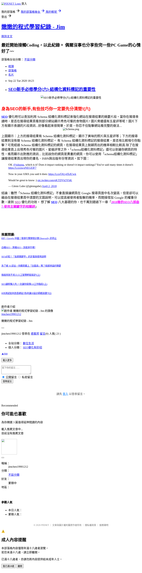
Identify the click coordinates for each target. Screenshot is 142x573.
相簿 (11, 66)
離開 (20, 566)
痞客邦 (35, 333)
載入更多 (7, 360)
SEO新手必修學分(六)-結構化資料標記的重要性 (52, 89)
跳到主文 (6, 36)
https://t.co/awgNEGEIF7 (22, 167)
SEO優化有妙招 (32, 347)
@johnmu (18, 164)
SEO (4, 117)
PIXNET (45, 525)
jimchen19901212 (11, 314)
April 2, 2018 (49, 186)
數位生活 (28, 343)
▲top (4, 353)
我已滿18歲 (8, 566)
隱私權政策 (90, 525)
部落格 (12, 70)
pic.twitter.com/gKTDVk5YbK (55, 180)
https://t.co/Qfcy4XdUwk (62, 174)
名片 (11, 74)
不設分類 (29, 59)
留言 (42, 333)
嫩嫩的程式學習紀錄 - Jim (33, 27)
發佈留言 (7, 381)
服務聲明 (103, 525)
